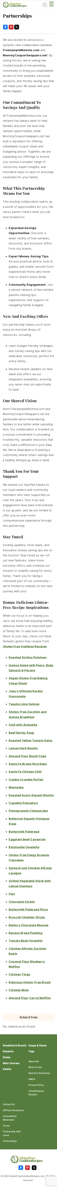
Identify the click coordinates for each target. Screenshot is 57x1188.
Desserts (8, 1051)
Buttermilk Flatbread (24, 831)
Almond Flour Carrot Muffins (30, 998)
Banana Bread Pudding (25, 933)
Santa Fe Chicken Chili (25, 771)
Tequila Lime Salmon (24, 704)
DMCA (31, 1079)
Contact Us (9, 1104)
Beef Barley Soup (21, 732)
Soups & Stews (37, 1045)
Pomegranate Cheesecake (28, 810)
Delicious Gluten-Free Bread (30, 982)
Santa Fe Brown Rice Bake (28, 764)
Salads (7, 1069)
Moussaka (16, 787)
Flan (12, 894)
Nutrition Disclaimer (39, 1073)
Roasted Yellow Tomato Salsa (30, 740)
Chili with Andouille (23, 724)
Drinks (6, 1057)
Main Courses (11, 1063)
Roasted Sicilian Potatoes (28, 657)
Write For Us (35, 1067)
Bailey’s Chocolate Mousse (28, 925)
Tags (31, 1051)
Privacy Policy (36, 1085)
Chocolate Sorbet (22, 901)
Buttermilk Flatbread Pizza (28, 909)
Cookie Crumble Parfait (26, 779)
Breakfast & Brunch (14, 1045)
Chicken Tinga (19, 974)
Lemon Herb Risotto (23, 748)
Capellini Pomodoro (23, 803)
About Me (33, 1061)
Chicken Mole (19, 990)
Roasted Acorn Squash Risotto (31, 795)
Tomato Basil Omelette (26, 940)
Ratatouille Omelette (24, 847)
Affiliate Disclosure (13, 1110)
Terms (6, 1125)
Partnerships (10, 1141)
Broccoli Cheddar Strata (27, 917)
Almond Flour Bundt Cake (27, 756)
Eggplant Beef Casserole (27, 839)
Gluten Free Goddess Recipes (25, 646)
